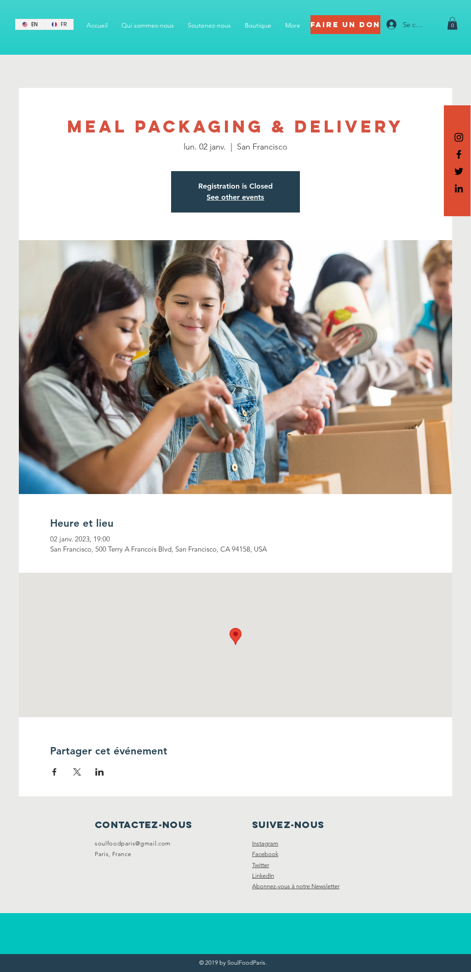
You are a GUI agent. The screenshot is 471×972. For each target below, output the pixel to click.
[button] (452, 23)
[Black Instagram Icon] (459, 137)
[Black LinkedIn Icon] (459, 188)
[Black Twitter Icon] (459, 171)
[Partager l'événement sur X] (77, 772)
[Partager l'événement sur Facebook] (54, 772)
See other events (235, 197)
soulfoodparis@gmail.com (133, 843)
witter (262, 865)
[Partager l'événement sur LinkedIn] (99, 772)
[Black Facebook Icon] (459, 154)
